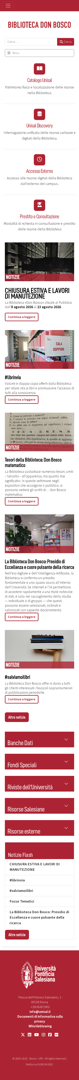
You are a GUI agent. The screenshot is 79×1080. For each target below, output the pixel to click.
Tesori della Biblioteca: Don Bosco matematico (33, 462)
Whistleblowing (40, 1026)
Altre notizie (16, 717)
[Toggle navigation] (8, 6)
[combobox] (31, 42)
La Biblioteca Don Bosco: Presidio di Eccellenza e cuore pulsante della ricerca (39, 564)
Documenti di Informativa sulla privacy (40, 1019)
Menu (15, 53)
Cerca (68, 42)
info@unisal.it (40, 1011)
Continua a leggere (21, 317)
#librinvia (13, 377)
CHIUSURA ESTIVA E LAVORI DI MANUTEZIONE (37, 293)
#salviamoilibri (17, 677)
